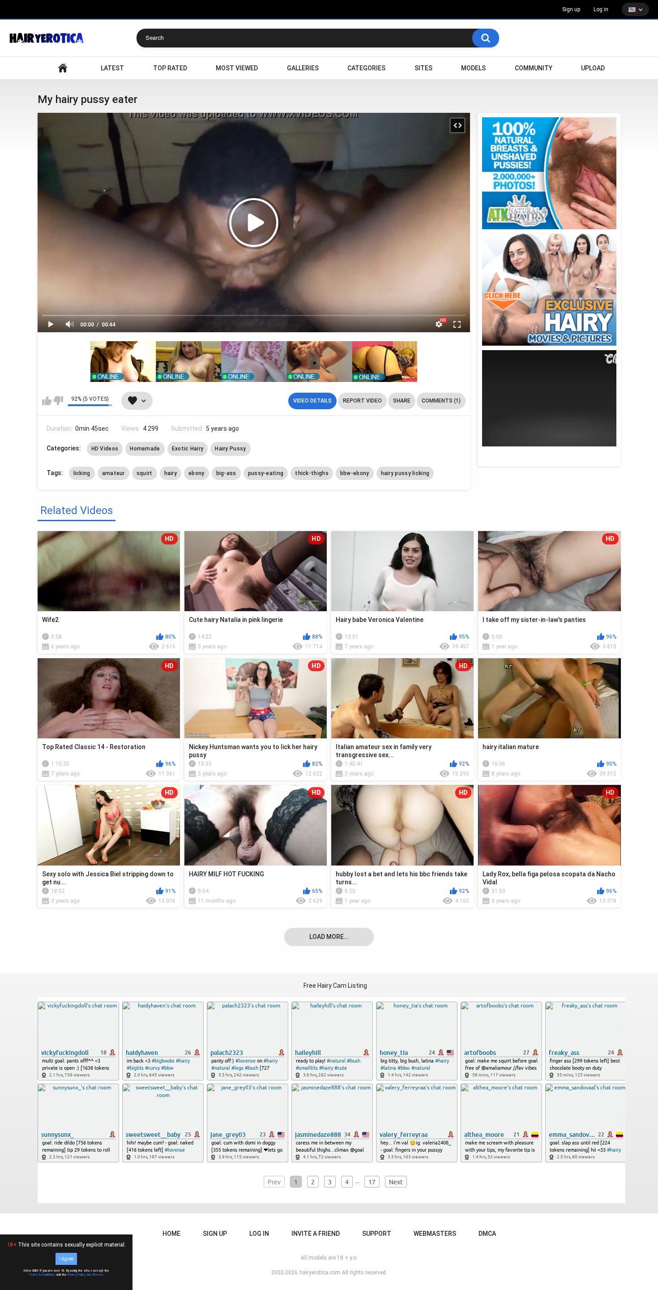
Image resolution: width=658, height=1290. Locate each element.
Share (401, 401)
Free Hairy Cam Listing (335, 985)
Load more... (329, 936)
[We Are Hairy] (549, 290)
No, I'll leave (95, 1275)
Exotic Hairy (188, 449)
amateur (113, 473)
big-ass (226, 473)
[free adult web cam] (253, 361)
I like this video (46, 400)
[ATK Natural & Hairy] (549, 173)
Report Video (362, 401)
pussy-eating (266, 473)
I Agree (66, 1258)
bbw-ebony (354, 473)
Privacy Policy (76, 1275)
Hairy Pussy (230, 449)
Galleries (303, 68)
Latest (112, 68)
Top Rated (170, 68)
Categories (366, 68)
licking (81, 473)
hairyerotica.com (319, 1272)
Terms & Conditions (42, 1275)
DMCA (487, 1233)
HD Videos (105, 449)
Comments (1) (441, 401)
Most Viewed (237, 68)
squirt (145, 473)
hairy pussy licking (405, 473)
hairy (170, 473)
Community (533, 68)
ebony (196, 473)
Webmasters (435, 1233)
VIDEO (62, 68)
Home (171, 1233)
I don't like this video (58, 400)
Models (473, 68)
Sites (423, 68)
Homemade (145, 449)
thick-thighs (312, 473)
